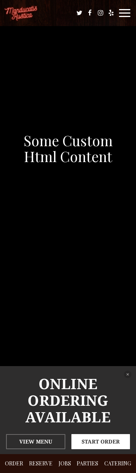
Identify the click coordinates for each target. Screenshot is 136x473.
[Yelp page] (111, 13)
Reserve (41, 463)
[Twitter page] (79, 13)
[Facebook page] (90, 13)
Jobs (65, 463)
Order (14, 463)
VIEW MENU (35, 441)
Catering (117, 463)
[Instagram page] (100, 13)
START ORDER (101, 441)
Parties (87, 463)
